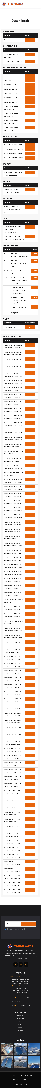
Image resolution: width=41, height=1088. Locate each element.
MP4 (30, 327)
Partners (20, 1027)
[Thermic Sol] (12, 4)
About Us (20, 1015)
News (20, 1021)
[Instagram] (21, 964)
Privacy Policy (16, 1079)
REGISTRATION (28, 924)
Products (20, 1018)
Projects (20, 1024)
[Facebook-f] (15, 964)
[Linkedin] (26, 964)
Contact (20, 1031)
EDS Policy (24, 1079)
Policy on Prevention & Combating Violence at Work (20, 1081)
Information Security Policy (21, 1084)
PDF (30, 40)
